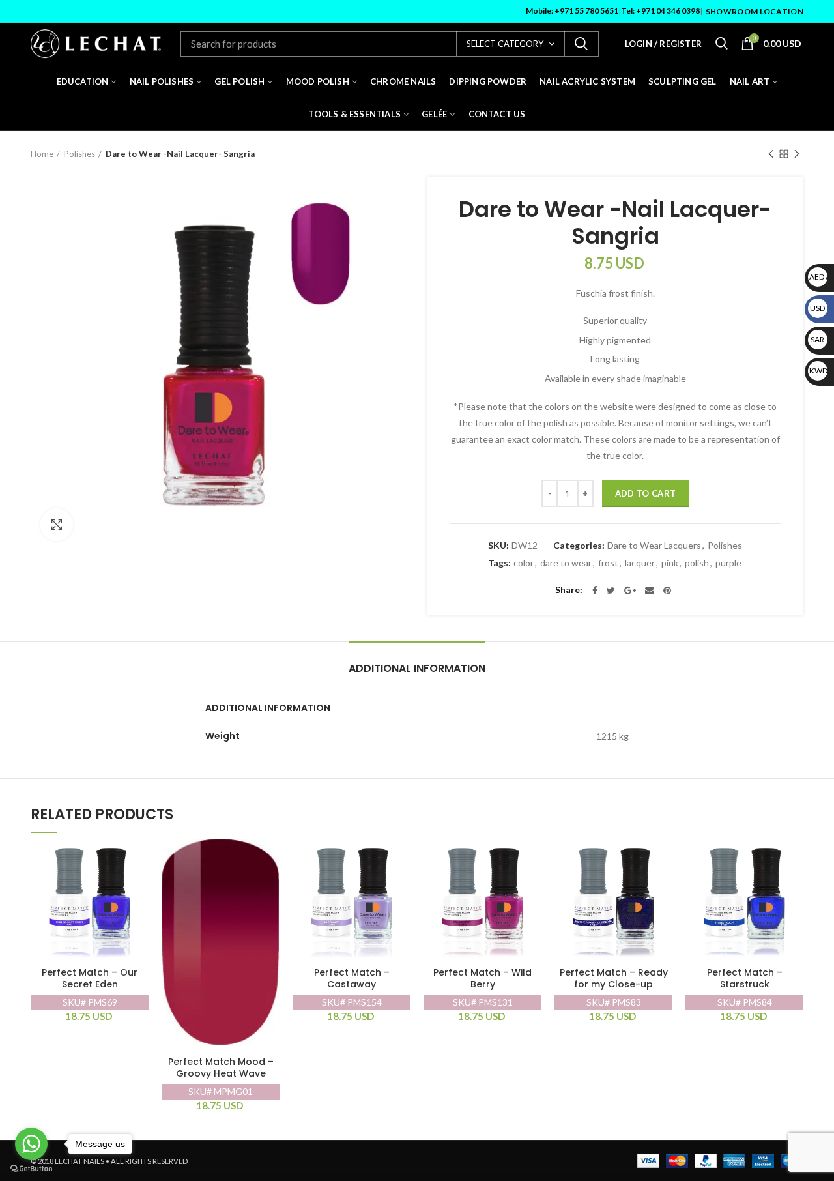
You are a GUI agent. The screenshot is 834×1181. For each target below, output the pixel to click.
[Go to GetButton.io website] (31, 1168)
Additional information (417, 668)
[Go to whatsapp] (31, 1144)
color (523, 563)
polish (697, 563)
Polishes (79, 154)
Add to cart (645, 493)
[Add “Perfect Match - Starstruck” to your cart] (793, 860)
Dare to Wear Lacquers (654, 545)
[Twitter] (611, 590)
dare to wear (566, 563)
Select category (505, 43)
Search (581, 44)
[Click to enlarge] (56, 524)
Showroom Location (754, 11)
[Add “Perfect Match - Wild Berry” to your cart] (531, 860)
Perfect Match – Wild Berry (482, 979)
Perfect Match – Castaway (352, 979)
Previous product (770, 153)
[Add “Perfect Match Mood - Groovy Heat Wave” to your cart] (269, 860)
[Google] (630, 590)
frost (608, 563)
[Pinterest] (667, 590)
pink (669, 563)
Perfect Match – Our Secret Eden (89, 979)
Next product (796, 153)
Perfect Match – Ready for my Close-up (614, 979)
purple (728, 563)
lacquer (640, 563)
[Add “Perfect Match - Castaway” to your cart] (400, 860)
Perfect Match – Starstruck (745, 979)
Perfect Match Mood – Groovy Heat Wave (221, 1068)
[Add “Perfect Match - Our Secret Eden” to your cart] (138, 860)
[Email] (649, 590)
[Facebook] (595, 590)
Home (42, 154)
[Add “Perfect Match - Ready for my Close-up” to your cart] (662, 860)
